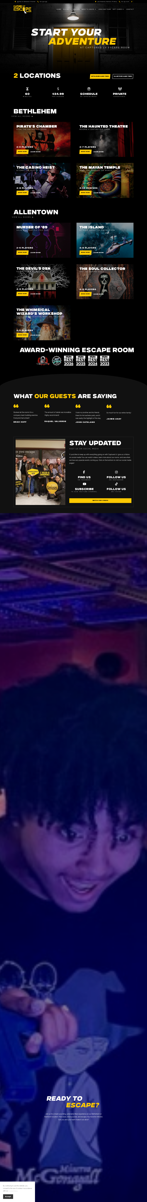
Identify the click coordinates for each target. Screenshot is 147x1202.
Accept (8, 1196)
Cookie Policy (13, 1191)
